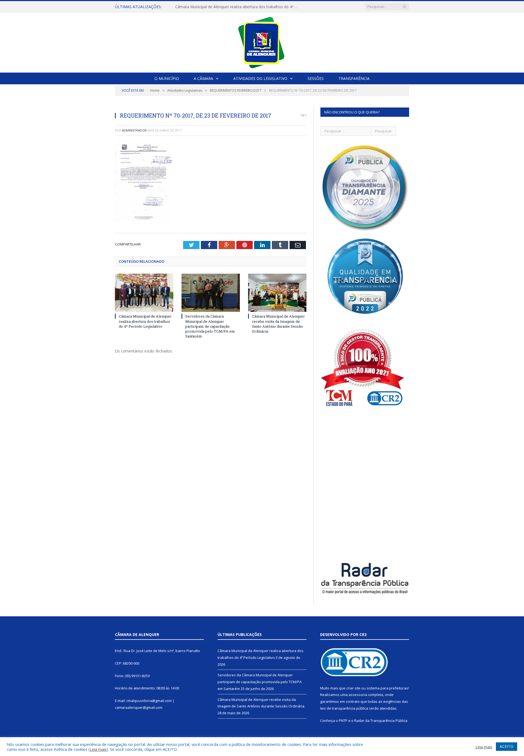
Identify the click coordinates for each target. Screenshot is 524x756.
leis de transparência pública (344, 708)
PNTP (343, 720)
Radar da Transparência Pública (380, 720)
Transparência (354, 78)
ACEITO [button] (506, 746)
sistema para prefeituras (387, 688)
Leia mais (98, 749)
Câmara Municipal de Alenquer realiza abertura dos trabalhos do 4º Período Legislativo (145, 321)
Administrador (134, 130)
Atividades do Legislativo (260, 78)
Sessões (316, 78)
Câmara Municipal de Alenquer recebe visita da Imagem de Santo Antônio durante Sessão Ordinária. (278, 324)
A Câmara (203, 78)
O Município (166, 78)
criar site (353, 688)
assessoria (358, 694)
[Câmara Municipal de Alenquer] (262, 41)
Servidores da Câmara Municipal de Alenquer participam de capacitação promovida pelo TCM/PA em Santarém (238, 6)
